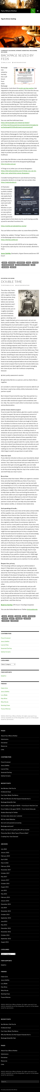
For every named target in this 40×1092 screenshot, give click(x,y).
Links (2, 749)
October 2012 (5, 935)
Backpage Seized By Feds (17, 57)
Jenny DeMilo (5, 641)
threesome (14, 620)
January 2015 (5, 901)
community (21, 262)
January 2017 (5, 880)
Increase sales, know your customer (11, 816)
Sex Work (4, 52)
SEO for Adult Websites (8, 819)
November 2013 (6, 911)
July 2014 (4, 907)
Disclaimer (4, 742)
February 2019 (5, 856)
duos (24, 616)
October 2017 (5, 873)
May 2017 (4, 876)
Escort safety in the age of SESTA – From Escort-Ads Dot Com (19, 805)
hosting (35, 262)
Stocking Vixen (5, 705)
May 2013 (4, 925)
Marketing (25, 50)
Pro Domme (33, 50)
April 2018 (4, 859)
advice (5, 262)
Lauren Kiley (5, 645)
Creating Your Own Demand (9, 836)
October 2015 (5, 883)
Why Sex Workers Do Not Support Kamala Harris (16, 798)
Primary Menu (37, 11)
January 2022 (5, 852)
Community (4, 50)
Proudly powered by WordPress (9, 1089)
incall (12, 618)
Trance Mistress (5, 709)
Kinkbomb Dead (6, 792)
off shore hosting (8, 264)
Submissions (4, 739)
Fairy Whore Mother (9, 11)
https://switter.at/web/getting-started (13, 226)
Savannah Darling (6, 648)
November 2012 (6, 931)
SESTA (33, 264)
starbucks (6, 620)
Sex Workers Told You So (8, 788)
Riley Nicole (4, 702)
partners (19, 618)
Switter (13, 267)
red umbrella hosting (22, 264)
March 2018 (4, 863)
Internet (19, 50)
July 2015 (4, 890)
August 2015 (5, 887)
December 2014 (6, 904)
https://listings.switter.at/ (9, 240)
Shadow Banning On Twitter (9, 812)
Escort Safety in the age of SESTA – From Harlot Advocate (18, 809)
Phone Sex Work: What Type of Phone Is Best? (14, 833)
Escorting (12, 50)
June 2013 (4, 921)
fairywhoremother (19, 62)
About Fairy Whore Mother (9, 736)
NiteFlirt (3, 676)
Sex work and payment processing (11, 823)
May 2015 (4, 894)
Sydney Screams (6, 652)
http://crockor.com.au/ (8, 164)
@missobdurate (32, 609)
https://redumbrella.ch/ (9, 182)
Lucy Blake (4, 695)
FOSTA (28, 262)
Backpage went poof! (7, 826)
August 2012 (5, 942)
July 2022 (4, 849)
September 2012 (6, 938)
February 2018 (5, 866)
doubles (18, 616)
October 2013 (5, 914)
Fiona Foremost (5, 638)
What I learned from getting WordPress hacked (15, 829)
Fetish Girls (4, 688)
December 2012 (6, 928)
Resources (4, 746)
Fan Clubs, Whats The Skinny (9, 795)
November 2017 (6, 870)
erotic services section (26, 88)
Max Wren (4, 698)
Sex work (5, 267)
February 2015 (5, 897)
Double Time (11, 282)
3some (4, 616)
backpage (12, 262)
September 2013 (6, 918)
